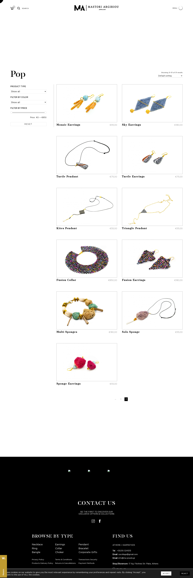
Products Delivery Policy (42, 563)
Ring (34, 548)
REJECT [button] (184, 573)
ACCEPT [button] (166, 573)
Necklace (37, 544)
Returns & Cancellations (65, 563)
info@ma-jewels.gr (126, 558)
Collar (58, 548)
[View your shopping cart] (12, 9)
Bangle (36, 552)
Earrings (60, 544)
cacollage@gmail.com (128, 554)
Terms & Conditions (63, 559)
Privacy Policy (38, 559)
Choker (59, 552)
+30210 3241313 (124, 551)
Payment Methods (87, 563)
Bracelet (83, 548)
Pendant (84, 544)
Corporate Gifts (88, 552)
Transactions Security (88, 559)
